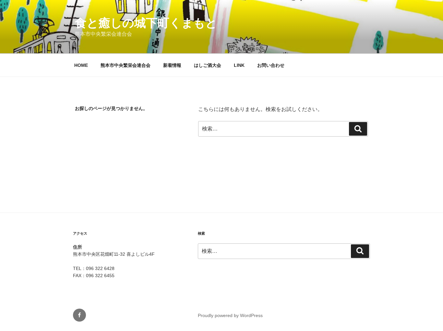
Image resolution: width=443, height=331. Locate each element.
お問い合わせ (270, 65)
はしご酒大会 (207, 65)
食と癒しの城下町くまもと (146, 23)
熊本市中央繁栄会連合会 (125, 65)
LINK (239, 65)
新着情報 (172, 65)
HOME (81, 65)
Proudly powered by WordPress (230, 315)
